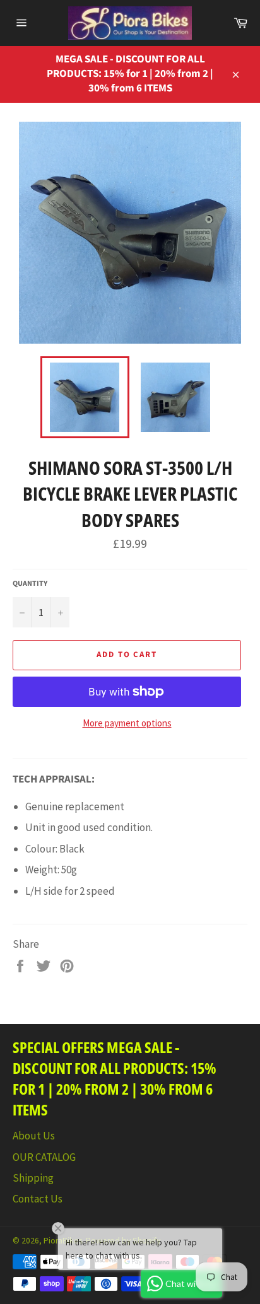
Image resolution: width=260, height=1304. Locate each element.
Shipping (33, 1178)
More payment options (127, 723)
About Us (34, 1136)
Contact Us (37, 1199)
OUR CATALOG (44, 1157)
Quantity (30, 584)
